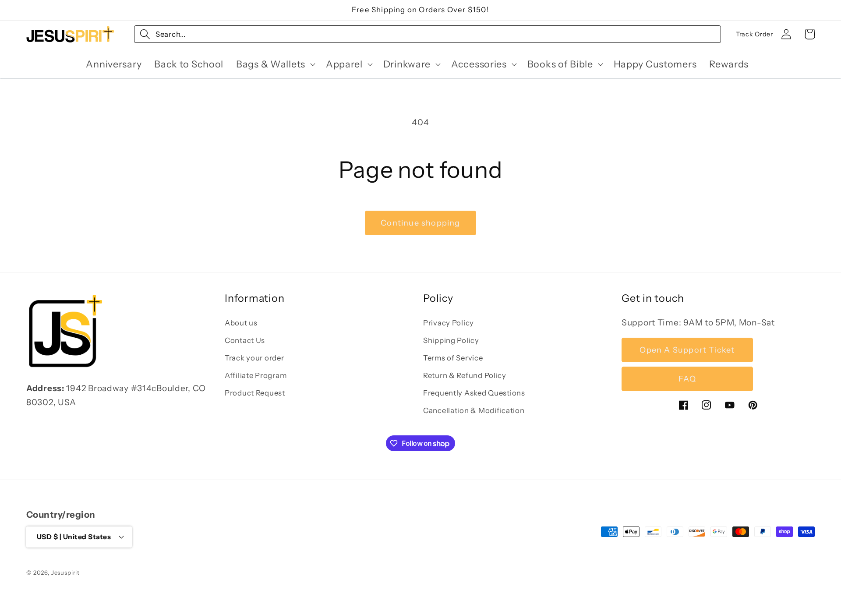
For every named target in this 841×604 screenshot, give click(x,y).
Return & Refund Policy (464, 375)
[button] (275, 64)
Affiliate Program (255, 375)
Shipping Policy (451, 340)
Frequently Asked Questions (474, 393)
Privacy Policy (448, 322)
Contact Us (245, 340)
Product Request (255, 393)
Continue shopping (420, 223)
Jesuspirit (65, 572)
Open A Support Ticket (687, 350)
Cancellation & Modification (473, 410)
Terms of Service (453, 357)
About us (241, 322)
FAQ (687, 379)
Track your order (254, 357)
